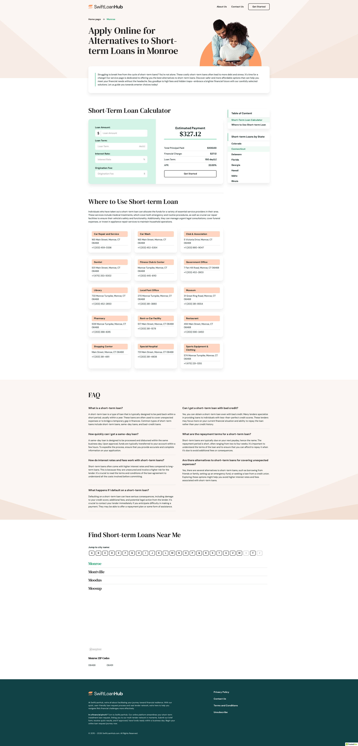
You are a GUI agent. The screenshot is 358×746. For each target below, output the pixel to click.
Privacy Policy (221, 692)
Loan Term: (101, 140)
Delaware (236, 154)
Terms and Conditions (226, 705)
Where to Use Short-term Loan (248, 124)
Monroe (94, 563)
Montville (96, 571)
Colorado (236, 143)
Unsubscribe (221, 712)
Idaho (234, 175)
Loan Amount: (102, 127)
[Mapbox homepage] (95, 649)
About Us (222, 6)
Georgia (235, 165)
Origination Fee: (104, 167)
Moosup (95, 588)
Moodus (95, 580)
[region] (179, 624)
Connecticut (238, 148)
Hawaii (234, 170)
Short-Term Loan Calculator (246, 120)
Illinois (234, 181)
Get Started (258, 6)
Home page (94, 19)
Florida (235, 159)
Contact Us (237, 6)
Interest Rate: (102, 153)
